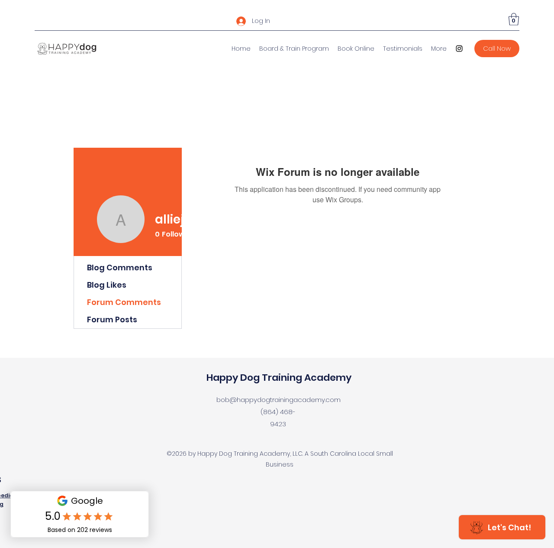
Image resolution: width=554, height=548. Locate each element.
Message (275, 235)
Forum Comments (124, 302)
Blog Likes (106, 284)
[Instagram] (459, 48)
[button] (514, 19)
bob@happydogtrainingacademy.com (278, 399)
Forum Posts (112, 319)
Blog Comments (119, 267)
